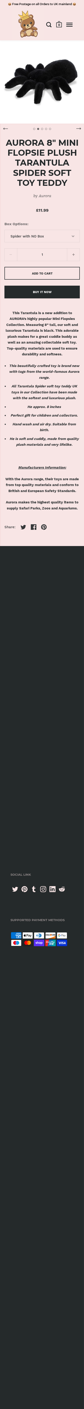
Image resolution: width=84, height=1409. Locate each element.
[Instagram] (43, 889)
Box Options (15, 224)
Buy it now (42, 292)
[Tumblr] (34, 889)
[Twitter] (15, 889)
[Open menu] (69, 24)
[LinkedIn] (52, 889)
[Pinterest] (24, 889)
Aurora (45, 195)
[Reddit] (62, 889)
